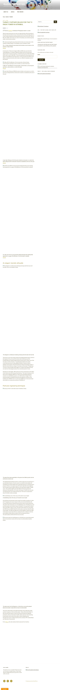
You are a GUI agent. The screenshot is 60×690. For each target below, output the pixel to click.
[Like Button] (4, 28)
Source (4, 48)
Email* (39, 54)
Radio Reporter (14, 4)
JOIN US (12, 11)
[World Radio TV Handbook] (43, 26)
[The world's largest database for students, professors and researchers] (47, 67)
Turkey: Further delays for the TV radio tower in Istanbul (17, 23)
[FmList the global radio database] (44, 73)
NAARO (10, 30)
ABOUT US (6, 11)
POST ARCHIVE (20, 11)
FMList (6, 621)
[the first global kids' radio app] (43, 32)
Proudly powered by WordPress (32, 681)
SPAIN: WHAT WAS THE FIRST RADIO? (45, 42)
